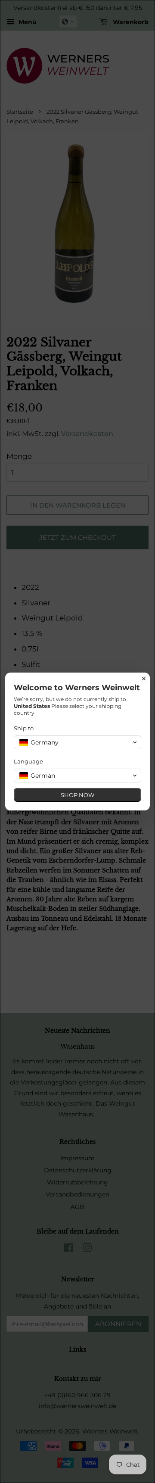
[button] (77, 742)
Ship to (24, 728)
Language (28, 761)
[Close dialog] (144, 678)
